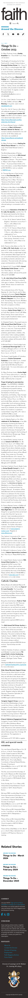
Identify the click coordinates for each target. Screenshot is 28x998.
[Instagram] (8, 914)
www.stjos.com (13, 575)
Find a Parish (8, 957)
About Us (7, 945)
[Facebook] (2, 914)
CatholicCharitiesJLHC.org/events (15, 665)
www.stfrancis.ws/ (6, 533)
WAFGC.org (6, 170)
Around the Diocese (12, 29)
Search (14, 24)
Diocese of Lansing (10, 950)
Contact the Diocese (10, 948)
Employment (8, 953)
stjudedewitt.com (6, 106)
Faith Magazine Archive (11, 955)
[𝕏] (5, 914)
